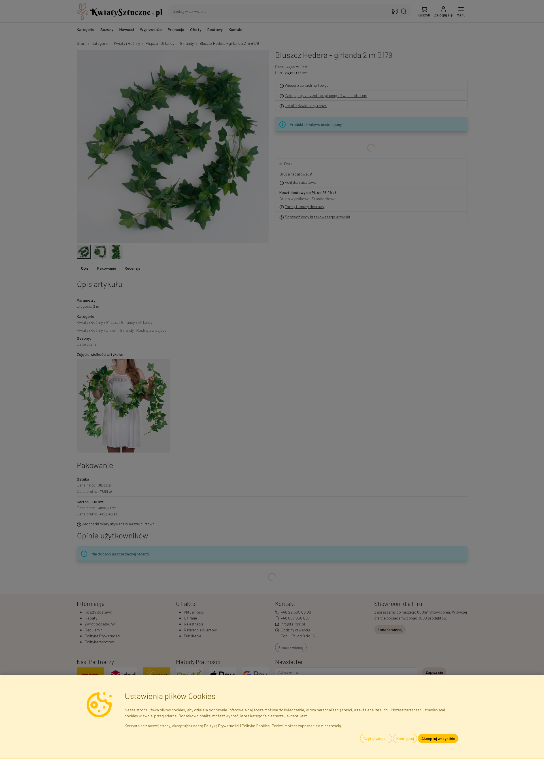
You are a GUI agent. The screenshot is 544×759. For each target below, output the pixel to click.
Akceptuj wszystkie (438, 738)
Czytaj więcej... (376, 738)
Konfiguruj (405, 738)
